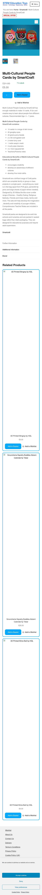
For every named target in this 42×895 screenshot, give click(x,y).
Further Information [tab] (9, 243)
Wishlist (8, 830)
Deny (21, 881)
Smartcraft (23, 9)
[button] (36, 22)
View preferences (21, 887)
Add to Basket (22, 95)
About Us (8, 834)
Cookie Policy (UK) (12, 855)
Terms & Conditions (12, 847)
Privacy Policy (25, 892)
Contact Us (9, 838)
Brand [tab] (4, 256)
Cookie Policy (16, 892)
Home (16, 9)
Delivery (8, 843)
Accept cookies (21, 875)
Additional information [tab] (10, 249)
